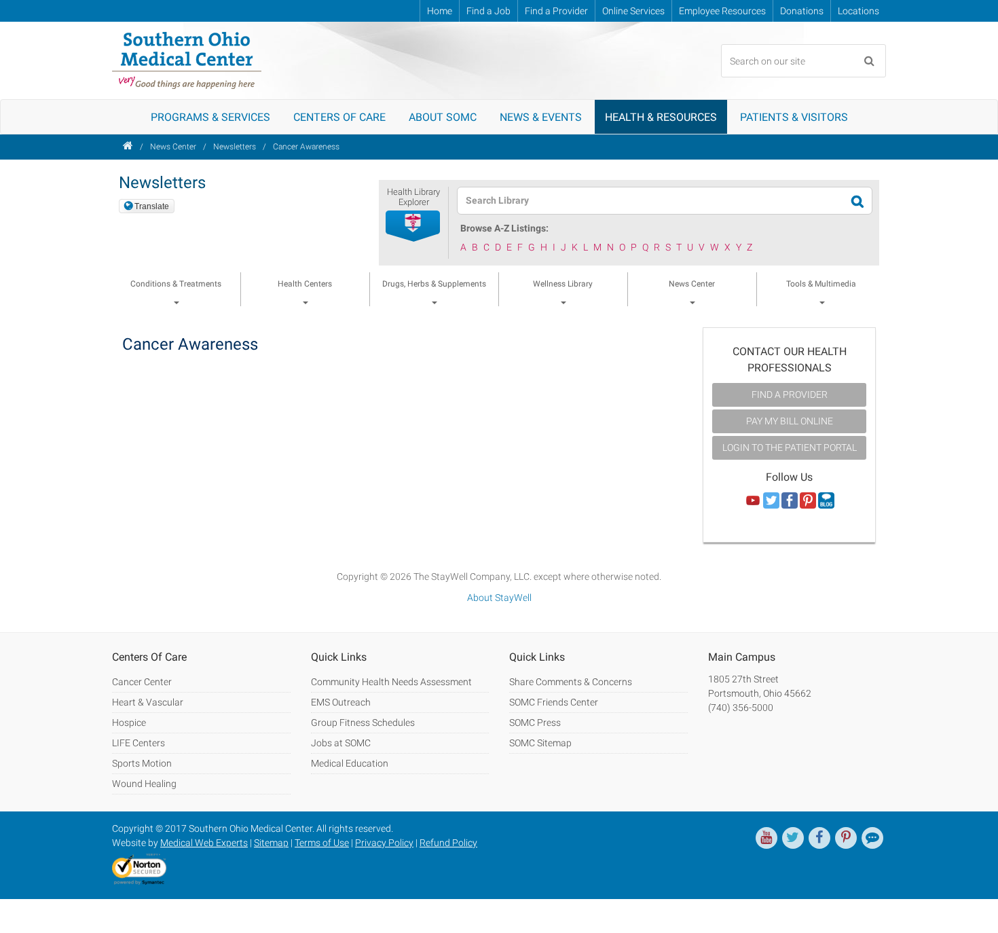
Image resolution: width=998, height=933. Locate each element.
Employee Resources (722, 10)
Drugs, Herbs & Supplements (434, 284)
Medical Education (349, 763)
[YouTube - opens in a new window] (766, 838)
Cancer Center (142, 681)
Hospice (129, 722)
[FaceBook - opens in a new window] (819, 838)
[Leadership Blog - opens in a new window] (872, 838)
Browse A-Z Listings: (504, 228)
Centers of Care (339, 117)
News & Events (541, 117)
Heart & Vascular (147, 702)
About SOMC (443, 117)
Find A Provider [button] (790, 394)
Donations (802, 10)
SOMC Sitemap (540, 742)
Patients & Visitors (794, 117)
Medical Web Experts (204, 842)
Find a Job (488, 10)
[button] (413, 227)
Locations (858, 10)
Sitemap (271, 842)
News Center (173, 146)
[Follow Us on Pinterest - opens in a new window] (808, 501)
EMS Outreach (341, 702)
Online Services (633, 10)
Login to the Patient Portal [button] (789, 447)
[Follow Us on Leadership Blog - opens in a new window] (826, 501)
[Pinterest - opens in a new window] (846, 838)
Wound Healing (144, 783)
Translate (151, 206)
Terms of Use (322, 842)
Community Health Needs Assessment (391, 681)
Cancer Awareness (306, 146)
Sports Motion (142, 763)
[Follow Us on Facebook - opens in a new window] (789, 501)
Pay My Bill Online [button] (789, 421)
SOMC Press (535, 722)
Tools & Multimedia (821, 284)
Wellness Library (563, 284)
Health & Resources (661, 117)
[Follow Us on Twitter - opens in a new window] (771, 501)
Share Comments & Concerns (570, 681)
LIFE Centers (138, 742)
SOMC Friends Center (553, 702)
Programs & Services (210, 117)
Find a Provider (556, 10)
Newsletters (234, 146)
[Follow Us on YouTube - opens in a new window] (753, 501)
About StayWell (499, 597)
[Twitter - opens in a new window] (793, 838)
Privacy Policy (384, 842)
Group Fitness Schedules (363, 722)
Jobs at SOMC (341, 742)
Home (439, 10)
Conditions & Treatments (175, 284)
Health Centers (305, 284)
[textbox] (656, 200)
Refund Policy (448, 842)
